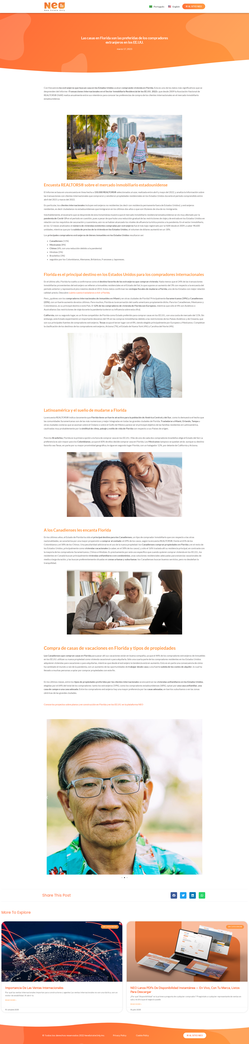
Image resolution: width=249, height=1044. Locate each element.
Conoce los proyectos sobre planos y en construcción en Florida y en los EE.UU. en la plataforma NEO (93, 704)
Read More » (10, 1000)
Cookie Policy (142, 1035)
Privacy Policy (119, 1035)
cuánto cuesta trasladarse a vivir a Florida (89, 292)
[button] (47, 797)
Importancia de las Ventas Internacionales (34, 988)
